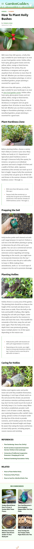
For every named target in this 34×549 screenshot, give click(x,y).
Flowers (11, 11)
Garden (4, 11)
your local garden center (12, 93)
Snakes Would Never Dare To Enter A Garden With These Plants (8, 508)
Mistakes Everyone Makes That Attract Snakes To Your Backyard (8, 533)
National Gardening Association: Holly (16, 459)
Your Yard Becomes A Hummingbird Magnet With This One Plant (25, 508)
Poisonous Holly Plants (11, 475)
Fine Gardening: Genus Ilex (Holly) (15, 444)
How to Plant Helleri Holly (12, 472)
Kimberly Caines (7, 23)
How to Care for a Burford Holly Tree (16, 478)
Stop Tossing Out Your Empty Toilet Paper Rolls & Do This (25, 533)
